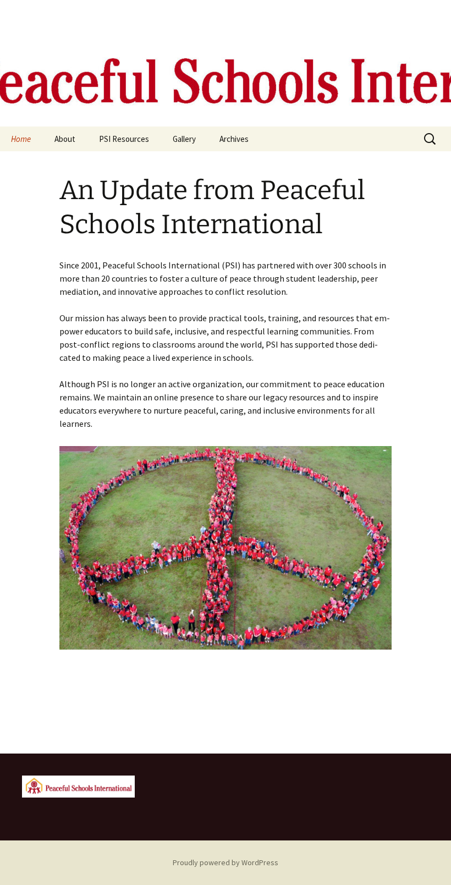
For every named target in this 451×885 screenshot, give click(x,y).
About (64, 139)
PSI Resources (124, 139)
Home (21, 139)
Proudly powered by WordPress (225, 862)
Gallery (184, 139)
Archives (234, 139)
